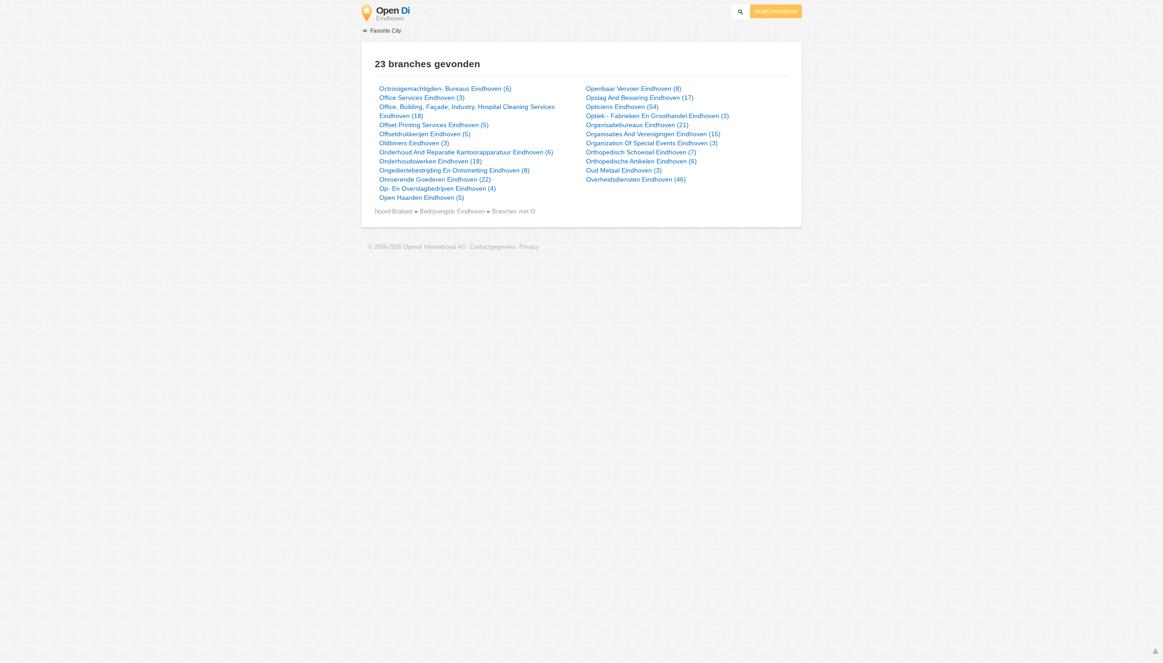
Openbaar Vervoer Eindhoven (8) (633, 88)
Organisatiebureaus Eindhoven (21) (637, 125)
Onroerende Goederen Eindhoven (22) (435, 179)
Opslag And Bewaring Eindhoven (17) (640, 97)
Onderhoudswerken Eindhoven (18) (430, 161)
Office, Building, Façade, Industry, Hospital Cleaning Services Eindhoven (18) (467, 111)
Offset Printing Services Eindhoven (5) (434, 125)
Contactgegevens (493, 247)
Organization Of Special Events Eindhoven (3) (652, 143)
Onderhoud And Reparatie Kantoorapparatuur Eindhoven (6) (466, 152)
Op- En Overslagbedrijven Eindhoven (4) (437, 188)
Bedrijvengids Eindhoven (453, 211)
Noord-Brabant (394, 211)
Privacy (529, 247)
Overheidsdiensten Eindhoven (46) (636, 179)
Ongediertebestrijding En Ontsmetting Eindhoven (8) (454, 170)
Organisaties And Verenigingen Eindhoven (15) (653, 134)
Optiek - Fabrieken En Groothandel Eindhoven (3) (657, 115)
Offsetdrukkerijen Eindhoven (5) (425, 134)
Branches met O (513, 211)
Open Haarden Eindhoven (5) (421, 197)
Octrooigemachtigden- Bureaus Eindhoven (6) (445, 88)
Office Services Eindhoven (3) (422, 97)
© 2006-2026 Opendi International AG (417, 247)
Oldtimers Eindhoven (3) (414, 143)
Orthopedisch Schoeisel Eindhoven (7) (641, 152)
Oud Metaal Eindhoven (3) (624, 170)
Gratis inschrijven (776, 11)
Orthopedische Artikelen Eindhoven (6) (641, 161)
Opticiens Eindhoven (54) (622, 106)
